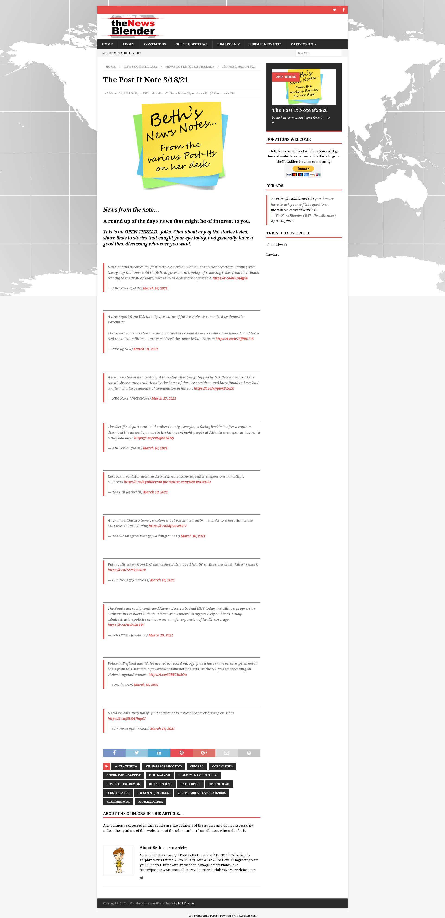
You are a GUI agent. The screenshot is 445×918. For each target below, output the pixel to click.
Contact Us (155, 44)
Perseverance (118, 793)
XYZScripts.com (246, 915)
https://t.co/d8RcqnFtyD (295, 199)
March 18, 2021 (155, 288)
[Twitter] (335, 10)
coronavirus (222, 766)
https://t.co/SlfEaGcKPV (168, 526)
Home (107, 44)
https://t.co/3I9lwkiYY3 (126, 625)
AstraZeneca (126, 766)
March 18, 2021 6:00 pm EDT (129, 93)
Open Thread (219, 784)
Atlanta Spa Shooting (163, 766)
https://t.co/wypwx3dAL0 (214, 388)
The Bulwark (276, 245)
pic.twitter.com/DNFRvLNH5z (187, 482)
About (128, 44)
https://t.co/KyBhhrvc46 (143, 482)
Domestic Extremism (124, 784)
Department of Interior (198, 775)
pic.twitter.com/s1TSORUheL (294, 210)
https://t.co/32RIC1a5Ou (168, 675)
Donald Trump (160, 784)
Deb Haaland (159, 775)
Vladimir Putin (118, 801)
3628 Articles (177, 848)
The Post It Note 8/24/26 (299, 110)
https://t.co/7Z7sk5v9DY (127, 570)
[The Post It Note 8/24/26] (304, 87)
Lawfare (272, 254)
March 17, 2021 (164, 398)
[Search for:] (319, 53)
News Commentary (140, 66)
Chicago (197, 766)
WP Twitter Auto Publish (204, 915)
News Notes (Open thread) (188, 93)
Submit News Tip (265, 44)
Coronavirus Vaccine (124, 775)
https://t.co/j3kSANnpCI (127, 719)
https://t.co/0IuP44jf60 (230, 278)
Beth (159, 93)
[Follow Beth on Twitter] (142, 878)
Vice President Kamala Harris (202, 793)
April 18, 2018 (282, 221)
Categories (302, 44)
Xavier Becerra (150, 801)
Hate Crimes (190, 784)
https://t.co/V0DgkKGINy (154, 438)
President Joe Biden (153, 793)
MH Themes (186, 903)
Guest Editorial (191, 44)
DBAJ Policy (228, 44)
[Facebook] (344, 10)
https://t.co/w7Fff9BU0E (235, 339)
